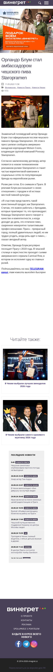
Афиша (28, 547)
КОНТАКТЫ (26, 620)
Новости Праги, (24, 87)
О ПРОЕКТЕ (26, 616)
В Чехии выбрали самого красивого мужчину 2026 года (25, 436)
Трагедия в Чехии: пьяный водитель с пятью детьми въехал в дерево (26, 538)
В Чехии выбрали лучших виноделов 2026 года (25, 385)
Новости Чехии (38, 87)
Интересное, (10, 87)
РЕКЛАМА (26, 624)
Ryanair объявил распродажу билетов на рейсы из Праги (24, 512)
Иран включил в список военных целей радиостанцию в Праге (26, 500)
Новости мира (31, 476)
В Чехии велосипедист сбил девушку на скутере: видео (23, 489)
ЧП (26, 533)
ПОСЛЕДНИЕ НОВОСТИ (23, 455)
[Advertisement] (26, 306)
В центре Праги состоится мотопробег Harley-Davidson (24, 551)
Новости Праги (22, 462)
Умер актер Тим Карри (21, 479)
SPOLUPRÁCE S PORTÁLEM (26, 628)
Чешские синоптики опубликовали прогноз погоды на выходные (25, 467)
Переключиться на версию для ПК (27, 667)
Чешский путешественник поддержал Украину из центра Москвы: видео (25, 525)
